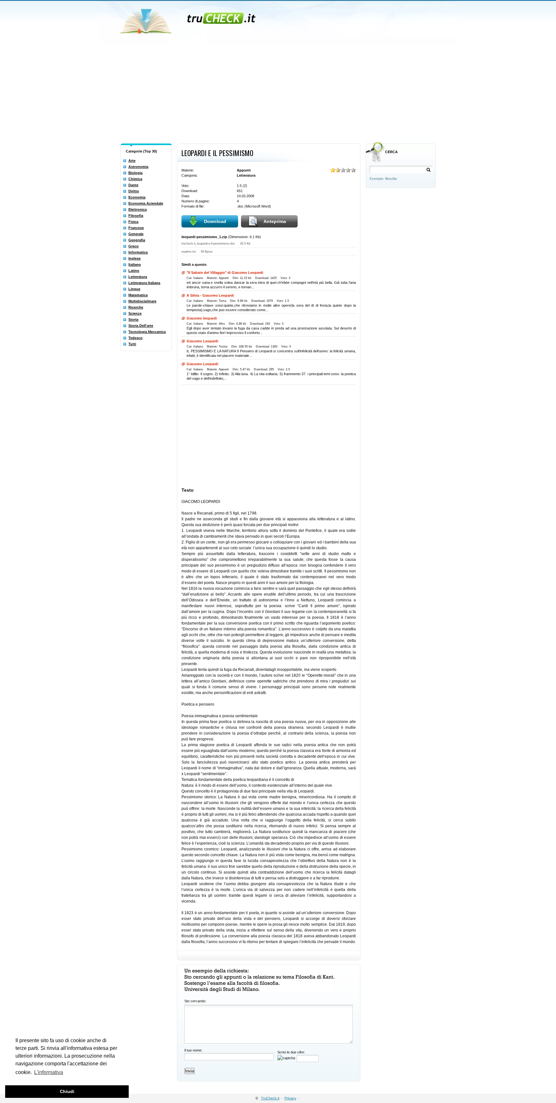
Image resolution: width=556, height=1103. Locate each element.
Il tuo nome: (193, 1050)
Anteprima (275, 221)
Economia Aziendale (145, 203)
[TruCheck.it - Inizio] (188, 19)
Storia (133, 319)
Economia (136, 197)
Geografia (136, 240)
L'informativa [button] (48, 1072)
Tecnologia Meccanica (147, 332)
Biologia (135, 173)
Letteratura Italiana (144, 283)
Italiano (134, 264)
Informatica (138, 252)
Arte (131, 160)
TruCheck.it (270, 1098)
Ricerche (135, 307)
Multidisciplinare (142, 301)
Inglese (134, 258)
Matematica (138, 295)
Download (215, 221)
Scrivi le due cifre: (291, 1052)
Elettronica (137, 209)
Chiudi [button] (67, 1091)
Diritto (133, 191)
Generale (136, 234)
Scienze (135, 313)
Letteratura (137, 277)
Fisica (133, 222)
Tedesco (135, 338)
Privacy (290, 1098)
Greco (133, 246)
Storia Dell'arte (140, 326)
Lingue (134, 289)
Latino (133, 271)
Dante (133, 185)
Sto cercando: (195, 1001)
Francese (136, 228)
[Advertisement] (278, 93)
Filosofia (135, 216)
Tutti (132, 344)
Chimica (135, 179)
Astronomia (138, 167)
